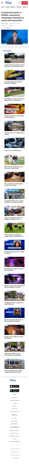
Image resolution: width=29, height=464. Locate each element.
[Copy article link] (10, 27)
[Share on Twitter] (7, 27)
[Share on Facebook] (5, 27)
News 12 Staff (4, 23)
